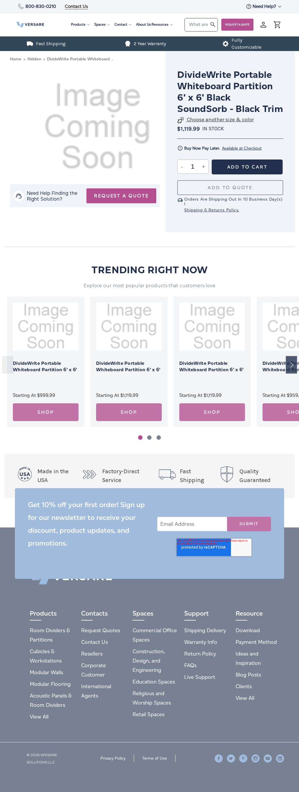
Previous (7, 365)
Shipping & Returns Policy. (211, 210)
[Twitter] (231, 758)
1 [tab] (140, 437)
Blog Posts (248, 675)
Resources (160, 24)
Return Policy (200, 654)
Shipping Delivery (205, 630)
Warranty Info (200, 642)
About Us (143, 24)
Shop (45, 412)
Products (78, 24)
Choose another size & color (220, 120)
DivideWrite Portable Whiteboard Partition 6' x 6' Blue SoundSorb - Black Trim (128, 369)
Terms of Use (154, 758)
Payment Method (256, 642)
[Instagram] (255, 758)
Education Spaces (154, 682)
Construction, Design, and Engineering (149, 660)
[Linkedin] (280, 758)
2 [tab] (149, 437)
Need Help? (265, 6)
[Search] (213, 24)
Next (291, 365)
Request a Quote (237, 24)
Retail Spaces (148, 714)
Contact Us (76, 6)
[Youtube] (268, 758)
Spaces (100, 24)
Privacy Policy (113, 758)
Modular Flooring (50, 684)
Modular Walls (46, 672)
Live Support (199, 677)
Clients (244, 686)
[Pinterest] (243, 758)
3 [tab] (159, 437)
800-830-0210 (40, 6)
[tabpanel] (45, 362)
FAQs (190, 665)
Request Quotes (100, 630)
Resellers (91, 654)
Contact (120, 24)
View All (40, 717)
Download (248, 630)
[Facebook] (219, 758)
